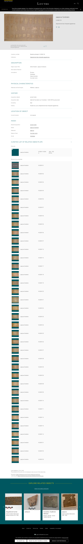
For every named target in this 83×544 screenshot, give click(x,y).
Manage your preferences (59, 540)
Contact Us (28, 528)
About (23, 528)
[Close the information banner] (80, 9)
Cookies (41, 528)
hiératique (32, 136)
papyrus (32, 130)
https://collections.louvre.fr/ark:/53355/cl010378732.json (31, 476)
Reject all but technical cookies (38, 540)
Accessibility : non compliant (55, 528)
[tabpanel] (41, 506)
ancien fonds (33, 124)
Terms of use (35, 528)
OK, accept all (21, 540)
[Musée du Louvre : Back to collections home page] (43, 3)
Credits (46, 528)
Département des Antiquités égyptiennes (40, 57)
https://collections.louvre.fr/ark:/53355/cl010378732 (28, 474)
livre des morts (33, 133)
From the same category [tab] (41, 488)
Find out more (65, 537)
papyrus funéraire (34, 127)
